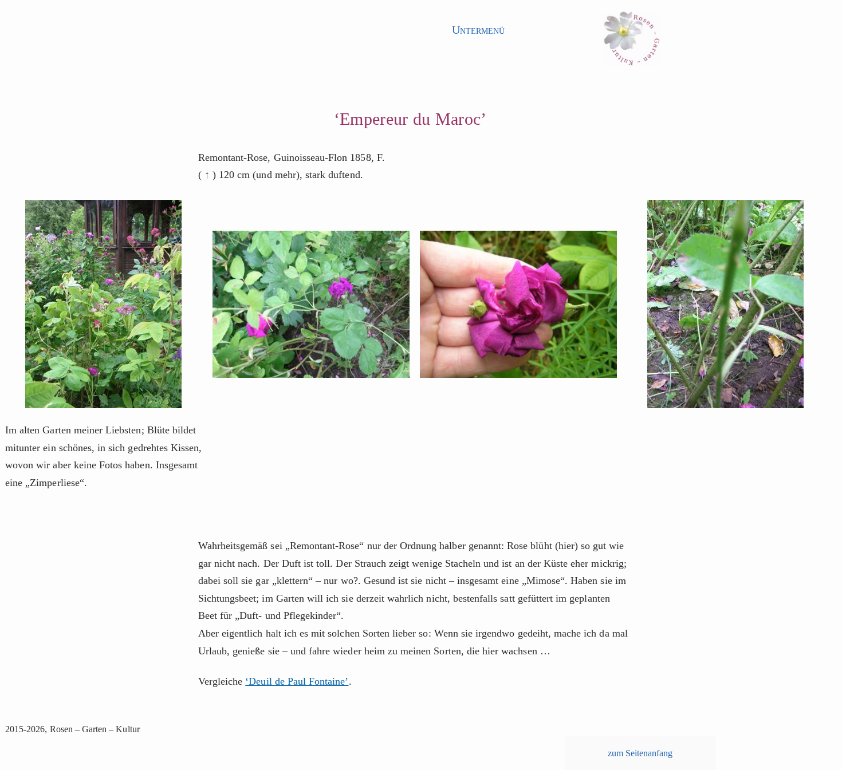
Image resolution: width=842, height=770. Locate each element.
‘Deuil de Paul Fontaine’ (296, 681)
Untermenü (478, 29)
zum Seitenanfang (640, 753)
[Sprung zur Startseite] (631, 43)
